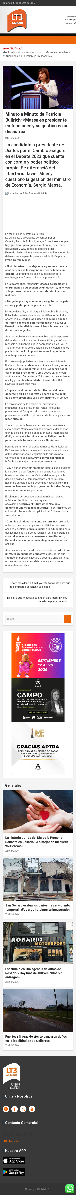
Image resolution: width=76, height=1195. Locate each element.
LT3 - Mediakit (11, 1141)
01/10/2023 (12, 137)
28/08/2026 (12, 850)
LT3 (47, 1189)
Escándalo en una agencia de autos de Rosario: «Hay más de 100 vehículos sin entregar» (33, 973)
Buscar (67, 619)
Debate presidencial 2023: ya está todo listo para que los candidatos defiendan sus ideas (39, 584)
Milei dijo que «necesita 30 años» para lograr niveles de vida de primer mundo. (37, 599)
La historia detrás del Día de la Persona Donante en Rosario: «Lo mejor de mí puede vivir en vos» (37, 842)
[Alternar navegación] (7, 40)
